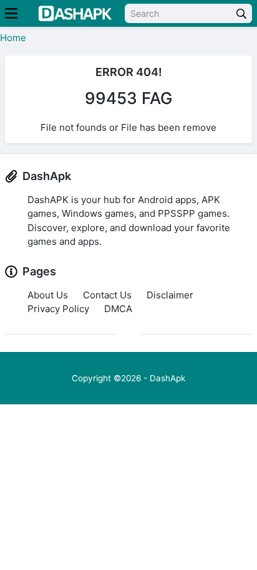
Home (13, 38)
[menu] (11, 13)
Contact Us (107, 295)
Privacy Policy (58, 309)
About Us (47, 295)
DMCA (118, 309)
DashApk (167, 378)
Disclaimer (170, 295)
